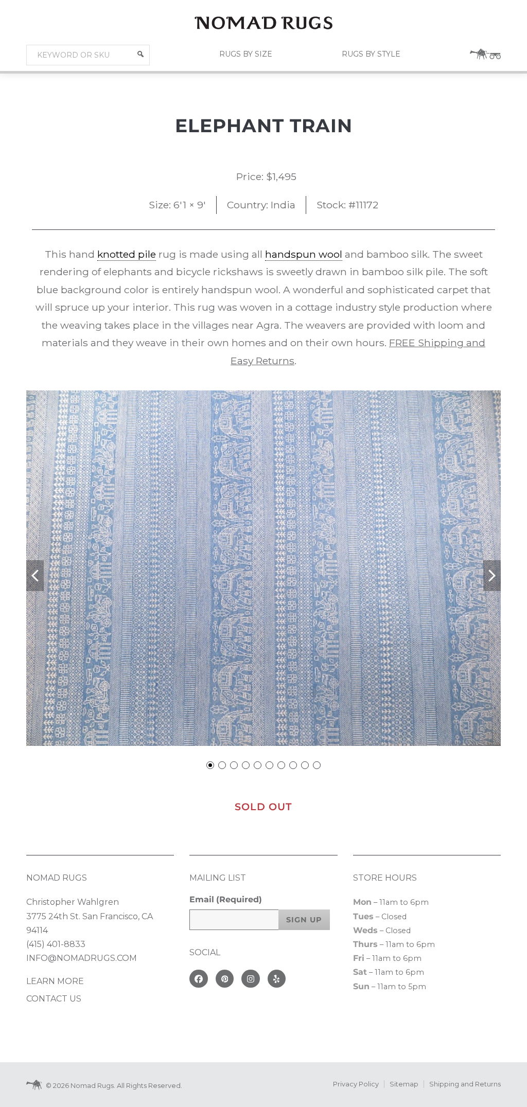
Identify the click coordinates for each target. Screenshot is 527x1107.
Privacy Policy (356, 1084)
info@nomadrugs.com (81, 958)
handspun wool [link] (303, 254)
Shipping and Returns (465, 1084)
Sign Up (304, 919)
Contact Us (53, 999)
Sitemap (404, 1084)
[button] (140, 54)
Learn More (55, 981)
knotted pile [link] (126, 254)
